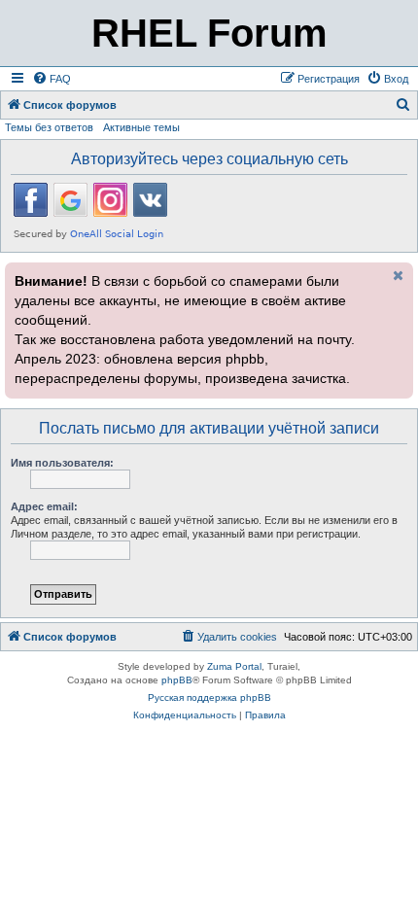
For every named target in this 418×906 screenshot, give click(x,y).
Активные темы (141, 127)
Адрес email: (44, 506)
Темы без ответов (49, 127)
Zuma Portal (234, 666)
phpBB (176, 680)
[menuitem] (51, 78)
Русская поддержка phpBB (209, 697)
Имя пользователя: (62, 463)
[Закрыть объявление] (396, 275)
